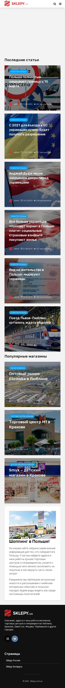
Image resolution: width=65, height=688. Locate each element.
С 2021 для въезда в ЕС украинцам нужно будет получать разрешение (29, 129)
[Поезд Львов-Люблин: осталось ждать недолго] (32, 328)
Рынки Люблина (18, 368)
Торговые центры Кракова (22, 416)
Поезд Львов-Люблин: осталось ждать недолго (30, 320)
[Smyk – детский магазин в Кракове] (32, 480)
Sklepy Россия (13, 660)
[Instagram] (8, 639)
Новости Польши (18, 72)
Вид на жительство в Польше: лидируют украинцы (26, 274)
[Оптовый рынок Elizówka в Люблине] (32, 384)
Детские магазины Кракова (22, 464)
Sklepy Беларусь (14, 666)
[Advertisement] (30, 32)
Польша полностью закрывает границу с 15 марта (28, 81)
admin (16, 104)
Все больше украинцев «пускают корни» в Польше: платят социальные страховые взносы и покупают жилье (32, 231)
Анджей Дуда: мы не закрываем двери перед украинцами (29, 178)
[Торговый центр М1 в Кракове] (32, 432)
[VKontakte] (15, 639)
